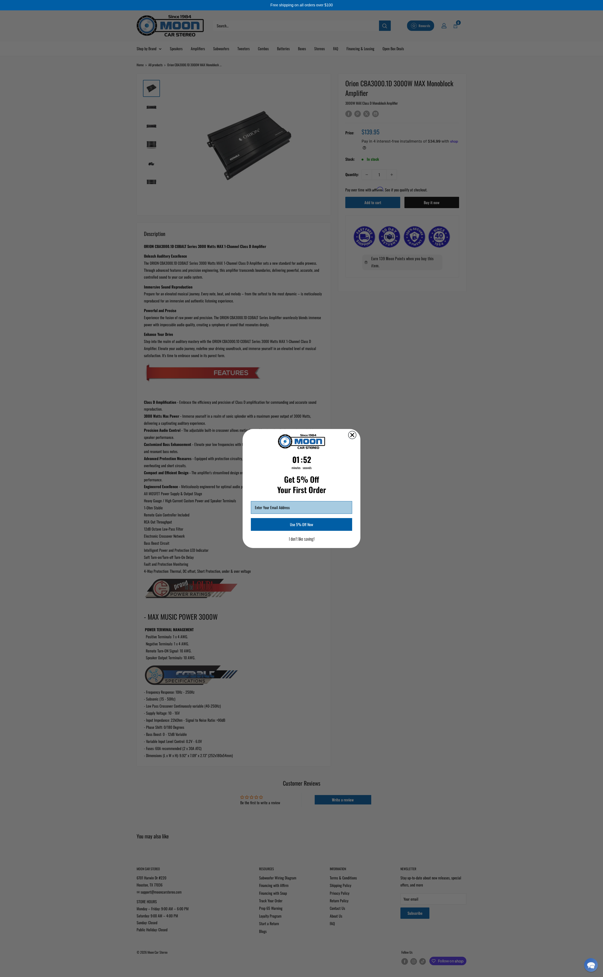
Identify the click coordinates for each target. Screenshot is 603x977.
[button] (591, 965)
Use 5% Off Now (301, 524)
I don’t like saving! (301, 539)
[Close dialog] (352, 435)
